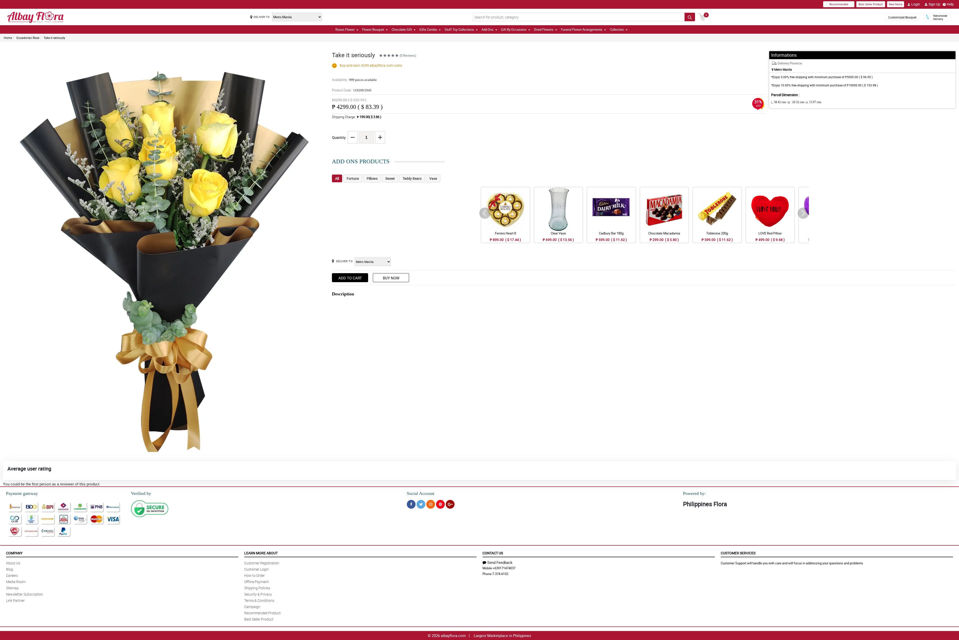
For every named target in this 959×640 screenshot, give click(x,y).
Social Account (420, 493)
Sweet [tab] (390, 178)
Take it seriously (54, 38)
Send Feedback (499, 562)
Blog (9, 569)
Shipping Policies (257, 588)
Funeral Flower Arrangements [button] (581, 29)
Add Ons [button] (487, 29)
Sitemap (12, 588)
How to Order (254, 575)
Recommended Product (262, 613)
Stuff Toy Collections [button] (459, 29)
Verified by (141, 493)
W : (795, 102)
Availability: (354, 79)
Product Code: (352, 90)
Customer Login (256, 569)
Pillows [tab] (372, 178)
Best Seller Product (871, 4)
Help (950, 4)
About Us (13, 563)
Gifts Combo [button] (428, 29)
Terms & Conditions (259, 600)
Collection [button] (617, 29)
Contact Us (492, 553)
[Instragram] (430, 504)
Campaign (252, 606)
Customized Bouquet (902, 17)
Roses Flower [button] (345, 29)
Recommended (838, 4)
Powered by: (694, 493)
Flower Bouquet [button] (373, 29)
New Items (895, 4)
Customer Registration (261, 563)
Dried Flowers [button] (543, 29)
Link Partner (15, 600)
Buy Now (391, 277)
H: (813, 102)
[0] (702, 16)
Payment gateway (22, 493)
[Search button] (690, 17)
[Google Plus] (450, 504)
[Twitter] (421, 504)
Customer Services (738, 553)
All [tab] (337, 178)
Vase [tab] (433, 178)
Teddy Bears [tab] (412, 178)
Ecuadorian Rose (27, 38)
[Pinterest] (440, 504)
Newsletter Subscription (24, 594)
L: (778, 102)
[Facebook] (411, 504)
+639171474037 (504, 568)
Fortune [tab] (353, 178)
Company (14, 553)
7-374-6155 (500, 574)
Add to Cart (350, 277)
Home (8, 38)
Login (915, 4)
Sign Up (934, 4)
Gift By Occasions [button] (513, 29)
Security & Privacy (258, 594)
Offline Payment (256, 581)
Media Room (15, 581)
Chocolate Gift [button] (402, 29)
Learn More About (261, 553)
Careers (12, 575)
